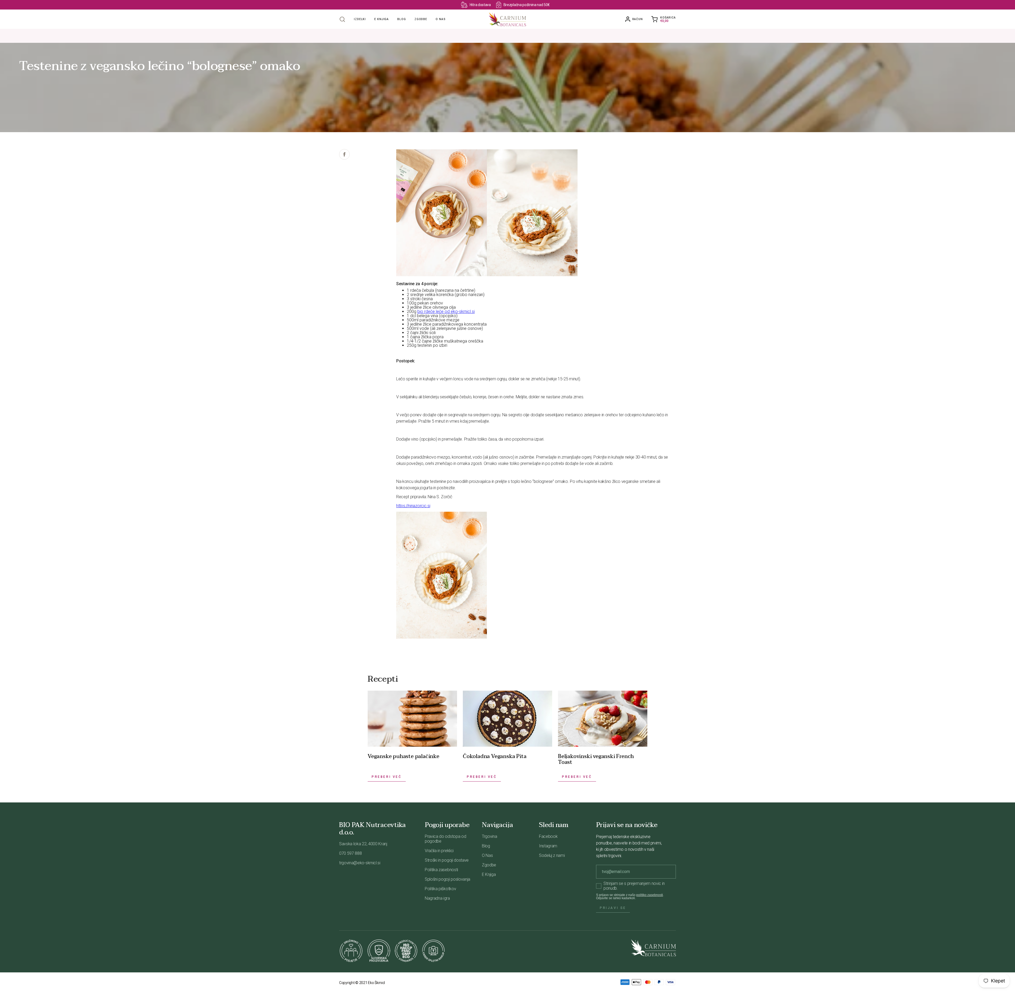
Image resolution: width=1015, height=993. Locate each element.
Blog (401, 19)
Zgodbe (420, 19)
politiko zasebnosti (649, 895)
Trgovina (489, 836)
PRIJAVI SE (613, 908)
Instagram (548, 845)
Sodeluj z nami (552, 855)
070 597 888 (350, 853)
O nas (440, 19)
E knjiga (381, 19)
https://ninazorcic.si (413, 505)
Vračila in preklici (439, 850)
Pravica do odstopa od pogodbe (445, 839)
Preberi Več (387, 777)
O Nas (487, 855)
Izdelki (360, 19)
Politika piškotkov (440, 888)
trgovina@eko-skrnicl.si (359, 862)
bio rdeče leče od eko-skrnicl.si (446, 311)
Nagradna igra (437, 898)
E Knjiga (489, 874)
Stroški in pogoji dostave (447, 860)
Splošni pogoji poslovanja (447, 879)
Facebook (548, 836)
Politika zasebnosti (441, 869)
